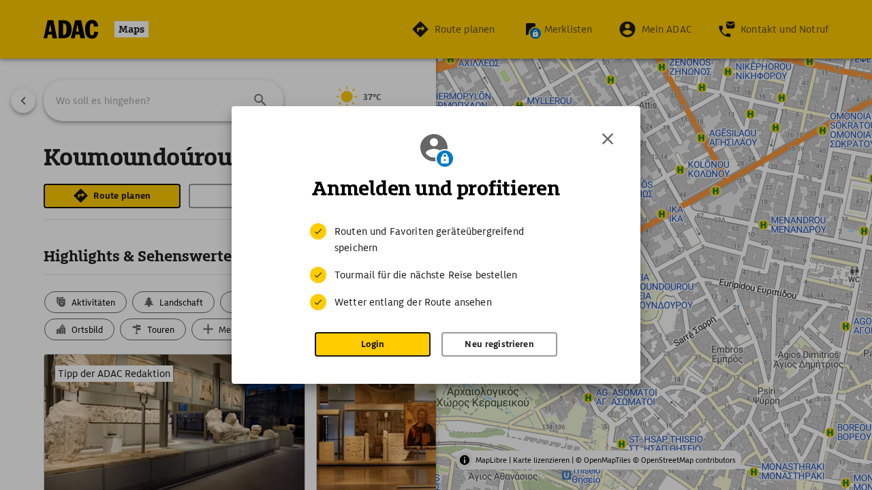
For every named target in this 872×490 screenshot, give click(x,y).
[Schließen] (607, 138)
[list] (436, 266)
